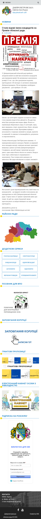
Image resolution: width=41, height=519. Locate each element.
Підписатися (20, 476)
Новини (6, 22)
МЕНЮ (8, 2)
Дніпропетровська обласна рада (22, 8)
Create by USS (34, 514)
